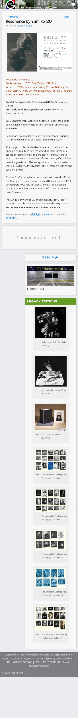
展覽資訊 (35, 214)
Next (68, 16)
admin (47, 214)
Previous (12, 16)
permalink (11, 217)
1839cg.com (16, 672)
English (55, 257)
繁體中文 (46, 257)
